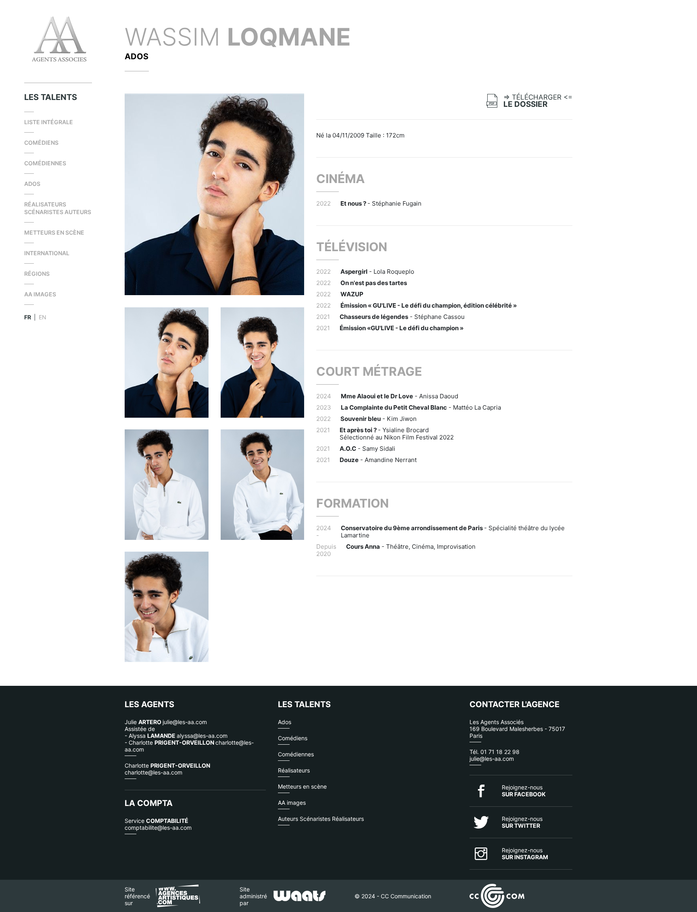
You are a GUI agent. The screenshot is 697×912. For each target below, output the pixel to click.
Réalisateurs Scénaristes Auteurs (57, 208)
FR (27, 317)
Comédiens (41, 142)
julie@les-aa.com (492, 758)
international (46, 253)
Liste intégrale (48, 122)
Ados (32, 183)
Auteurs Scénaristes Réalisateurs (321, 818)
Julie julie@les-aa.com (166, 721)
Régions (37, 273)
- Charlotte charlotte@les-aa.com (189, 746)
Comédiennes (45, 163)
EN (42, 317)
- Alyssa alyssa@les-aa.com (176, 735)
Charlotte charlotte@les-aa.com (167, 769)
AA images (40, 294)
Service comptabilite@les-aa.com (158, 824)
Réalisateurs (294, 770)
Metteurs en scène (54, 232)
